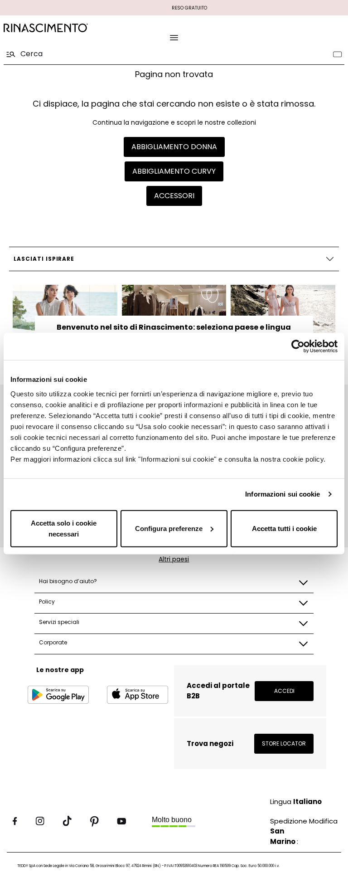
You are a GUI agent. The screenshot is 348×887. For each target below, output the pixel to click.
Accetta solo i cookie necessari (64, 528)
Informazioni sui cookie (282, 494)
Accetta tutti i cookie (284, 528)
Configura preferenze (169, 528)
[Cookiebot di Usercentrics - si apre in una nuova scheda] (298, 346)
